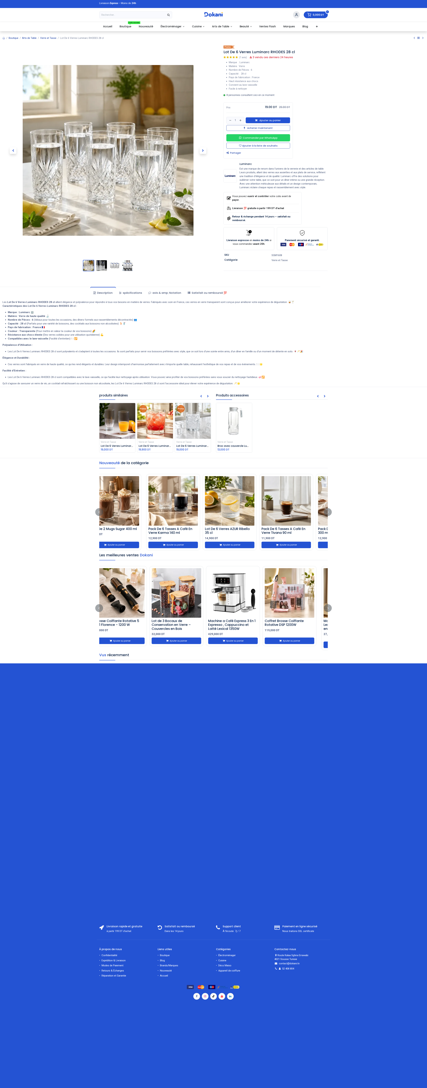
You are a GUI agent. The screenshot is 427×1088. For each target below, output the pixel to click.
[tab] (207, 293)
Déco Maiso (224, 965)
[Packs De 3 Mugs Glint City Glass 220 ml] (298, 501)
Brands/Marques (169, 965)
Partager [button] (235, 153)
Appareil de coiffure (229, 970)
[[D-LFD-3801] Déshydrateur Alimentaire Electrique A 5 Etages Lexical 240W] (185, 593)
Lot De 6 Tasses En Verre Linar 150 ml (184, 530)
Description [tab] (104, 293)
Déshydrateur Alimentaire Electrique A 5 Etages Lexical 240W (183, 625)
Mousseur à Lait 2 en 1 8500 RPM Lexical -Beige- (239, 623)
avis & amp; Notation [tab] (166, 293)
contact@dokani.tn (289, 963)
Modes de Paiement (112, 965)
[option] (213, 512)
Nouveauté (166, 970)
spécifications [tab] (132, 293)
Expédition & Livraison (114, 960)
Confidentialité (109, 955)
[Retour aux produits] (418, 38)
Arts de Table (29, 38)
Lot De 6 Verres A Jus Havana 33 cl (240, 530)
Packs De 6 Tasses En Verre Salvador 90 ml (125, 530)
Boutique (13, 38)
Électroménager (227, 955)
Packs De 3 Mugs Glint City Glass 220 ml (295, 530)
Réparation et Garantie (114, 975)
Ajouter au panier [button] (270, 120)
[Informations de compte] (296, 14)
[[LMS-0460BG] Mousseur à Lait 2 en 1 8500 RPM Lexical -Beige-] (242, 593)
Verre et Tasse (48, 38)
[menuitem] (107, 26)
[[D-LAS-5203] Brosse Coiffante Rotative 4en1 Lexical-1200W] (128, 593)
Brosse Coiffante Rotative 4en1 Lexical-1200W (128, 623)
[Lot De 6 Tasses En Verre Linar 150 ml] (185, 501)
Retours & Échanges (113, 970)
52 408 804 (288, 968)
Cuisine (222, 960)
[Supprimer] (230, 120)
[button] (13, 150)
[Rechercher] (168, 15)
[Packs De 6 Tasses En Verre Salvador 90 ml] (128, 501)
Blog (162, 960)
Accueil (164, 975)
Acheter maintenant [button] (260, 128)
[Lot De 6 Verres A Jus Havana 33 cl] (242, 501)
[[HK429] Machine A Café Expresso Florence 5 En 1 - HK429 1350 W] (298, 593)
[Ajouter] (241, 120)
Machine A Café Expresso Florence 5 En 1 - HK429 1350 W (296, 625)
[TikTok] (213, 996)
